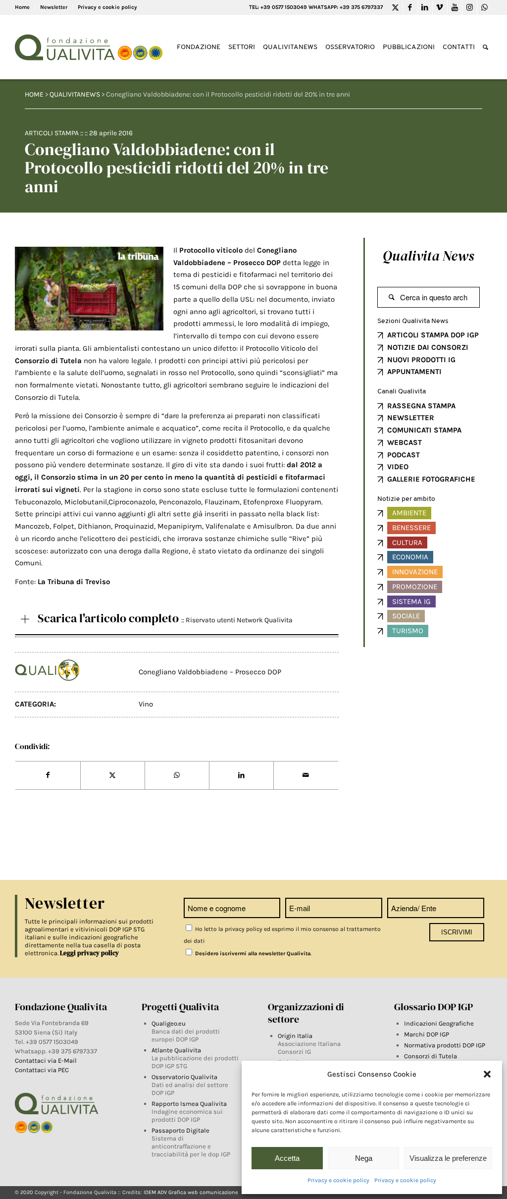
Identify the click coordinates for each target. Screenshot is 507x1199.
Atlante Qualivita (176, 1050)
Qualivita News (428, 255)
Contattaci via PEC (42, 1070)
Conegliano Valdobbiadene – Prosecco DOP (210, 671)
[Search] (485, 47)
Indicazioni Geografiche (439, 1023)
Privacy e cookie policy (338, 1180)
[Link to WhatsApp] (484, 7)
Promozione (414, 586)
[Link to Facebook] (410, 7)
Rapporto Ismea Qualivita (189, 1103)
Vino (146, 704)
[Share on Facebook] (47, 775)
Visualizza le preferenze (448, 1158)
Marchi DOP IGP (426, 1034)
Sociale (406, 615)
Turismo (407, 630)
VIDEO (397, 466)
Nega (363, 1158)
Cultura (407, 542)
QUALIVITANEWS (75, 94)
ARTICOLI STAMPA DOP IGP (433, 334)
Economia (410, 556)
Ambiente (409, 512)
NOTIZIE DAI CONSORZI (427, 347)
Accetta (287, 1158)
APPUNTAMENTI (414, 371)
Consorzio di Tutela (48, 360)
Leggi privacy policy (89, 953)
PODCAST (403, 454)
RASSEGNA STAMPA (421, 405)
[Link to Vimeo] (440, 7)
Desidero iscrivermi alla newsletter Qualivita (252, 953)
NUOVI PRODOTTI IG (421, 359)
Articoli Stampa (52, 133)
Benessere (411, 527)
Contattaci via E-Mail (46, 1060)
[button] (487, 1074)
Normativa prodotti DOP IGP (444, 1045)
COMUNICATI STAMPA (424, 430)
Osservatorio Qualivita (184, 1077)
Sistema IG (411, 601)
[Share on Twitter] (113, 775)
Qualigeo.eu (169, 1023)
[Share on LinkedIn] (241, 775)
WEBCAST (404, 442)
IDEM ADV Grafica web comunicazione (191, 1192)
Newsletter (53, 7)
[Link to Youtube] (455, 7)
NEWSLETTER (410, 417)
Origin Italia (295, 1035)
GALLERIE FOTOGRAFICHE (431, 479)
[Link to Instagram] (469, 7)
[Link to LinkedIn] (425, 7)
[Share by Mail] (306, 775)
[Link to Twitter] (395, 7)
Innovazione (415, 571)
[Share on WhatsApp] (177, 775)
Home (22, 7)
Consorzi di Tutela (430, 1056)
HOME (34, 94)
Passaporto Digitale (180, 1130)
